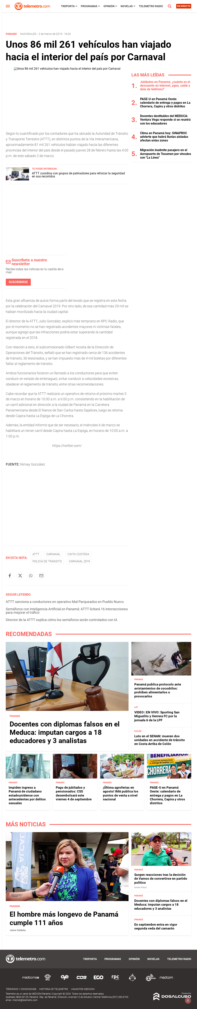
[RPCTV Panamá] (47, 980)
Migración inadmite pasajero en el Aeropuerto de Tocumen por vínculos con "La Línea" (165, 153)
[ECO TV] (98, 980)
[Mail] (41, 576)
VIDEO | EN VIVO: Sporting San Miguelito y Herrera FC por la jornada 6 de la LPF (156, 716)
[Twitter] (20, 576)
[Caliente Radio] (132, 980)
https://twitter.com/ (67, 446)
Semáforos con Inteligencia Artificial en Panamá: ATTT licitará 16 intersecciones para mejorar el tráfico (67, 610)
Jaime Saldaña (18, 930)
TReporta (68, 6)
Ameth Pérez (140, 887)
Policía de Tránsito (47, 561)
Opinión (109, 6)
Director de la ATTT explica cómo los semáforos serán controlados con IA (61, 620)
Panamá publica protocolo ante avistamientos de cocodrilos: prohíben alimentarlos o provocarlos (157, 690)
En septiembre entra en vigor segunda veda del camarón (155, 926)
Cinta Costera (78, 554)
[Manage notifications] (188, 1000)
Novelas (127, 6)
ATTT (36, 554)
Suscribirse (18, 282)
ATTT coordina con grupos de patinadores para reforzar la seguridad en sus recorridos (78, 174)
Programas (89, 6)
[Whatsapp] (31, 576)
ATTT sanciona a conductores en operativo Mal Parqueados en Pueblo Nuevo (65, 602)
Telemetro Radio (151, 6)
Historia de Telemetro (53, 989)
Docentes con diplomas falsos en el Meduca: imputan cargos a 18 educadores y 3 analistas (65, 732)
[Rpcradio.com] (115, 980)
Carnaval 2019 (79, 561)
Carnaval (53, 554)
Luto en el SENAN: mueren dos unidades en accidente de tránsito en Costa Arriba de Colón (159, 740)
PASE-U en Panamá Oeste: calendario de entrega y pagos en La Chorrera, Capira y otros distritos (165, 102)
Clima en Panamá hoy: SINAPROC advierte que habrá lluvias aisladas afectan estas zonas (164, 136)
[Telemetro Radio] (149, 980)
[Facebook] (10, 576)
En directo (183, 6)
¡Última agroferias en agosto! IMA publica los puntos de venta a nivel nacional (120, 793)
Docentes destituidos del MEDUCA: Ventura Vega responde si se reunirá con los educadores (165, 119)
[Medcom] (166, 980)
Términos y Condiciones (21, 989)
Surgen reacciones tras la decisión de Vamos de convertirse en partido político (160, 878)
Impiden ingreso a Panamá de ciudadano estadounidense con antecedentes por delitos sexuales (27, 795)
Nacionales (28, 33)
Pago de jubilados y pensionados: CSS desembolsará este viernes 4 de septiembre (74, 793)
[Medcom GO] (30, 980)
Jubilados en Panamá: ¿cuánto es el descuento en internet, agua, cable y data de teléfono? (165, 85)
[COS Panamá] (81, 980)
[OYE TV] (64, 980)
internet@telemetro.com (25, 1000)
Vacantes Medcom (82, 989)
